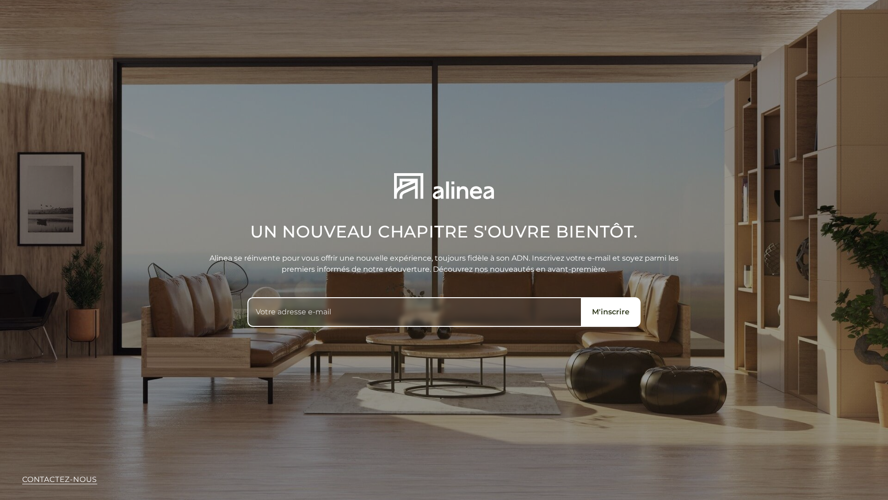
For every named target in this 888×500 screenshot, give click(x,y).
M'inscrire (610, 311)
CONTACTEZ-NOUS (59, 479)
